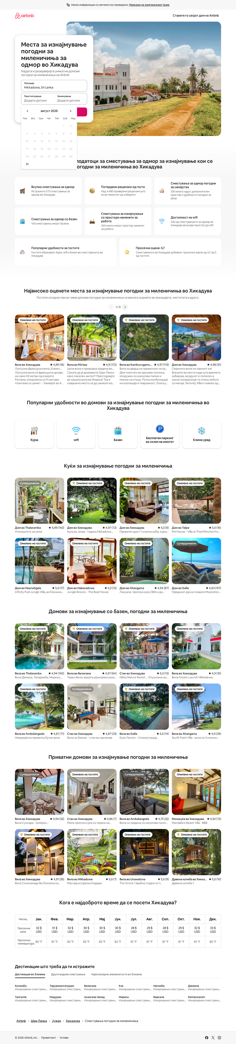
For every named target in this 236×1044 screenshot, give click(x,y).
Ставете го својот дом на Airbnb (196, 16)
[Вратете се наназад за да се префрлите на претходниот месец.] (27, 111)
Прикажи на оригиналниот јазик (149, 5)
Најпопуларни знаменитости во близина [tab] (116, 974)
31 (27, 164)
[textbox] (37, 100)
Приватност (48, 1037)
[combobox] (54, 87)
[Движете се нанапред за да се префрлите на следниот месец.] (70, 111)
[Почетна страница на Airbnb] (24, 15)
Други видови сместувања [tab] (68, 974)
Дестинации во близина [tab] (30, 974)
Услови (64, 1037)
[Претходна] (111, 307)
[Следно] (125, 307)
